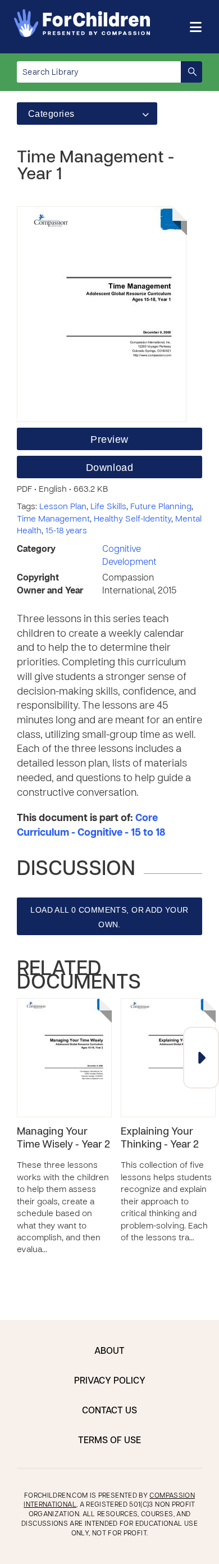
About (109, 1351)
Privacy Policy (109, 1381)
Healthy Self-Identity (132, 519)
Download (109, 467)
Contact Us (109, 1411)
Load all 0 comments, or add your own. (109, 917)
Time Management (53, 519)
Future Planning (160, 507)
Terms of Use (109, 1440)
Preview (109, 439)
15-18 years (66, 531)
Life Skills (108, 507)
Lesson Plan (62, 507)
